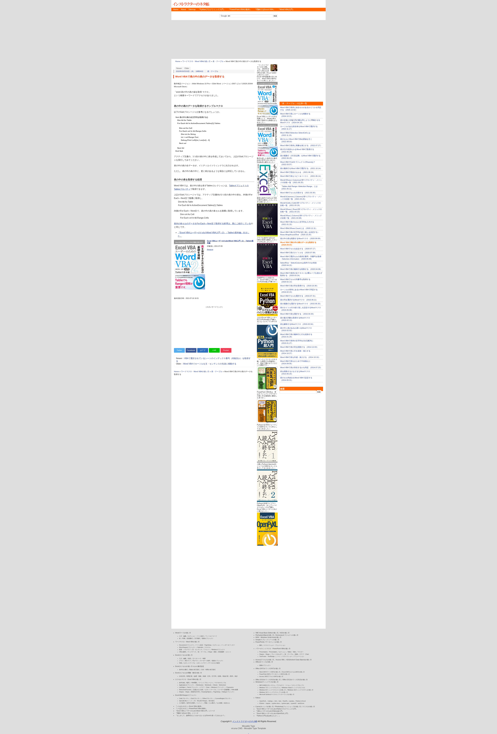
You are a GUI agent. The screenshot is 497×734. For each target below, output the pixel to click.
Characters (230, 687)
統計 (236, 676)
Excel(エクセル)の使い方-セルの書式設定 (189, 666)
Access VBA (280, 660)
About (183, 9)
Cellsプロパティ (184, 698)
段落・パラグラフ (185, 649)
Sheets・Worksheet (219, 685)
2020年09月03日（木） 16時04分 (189, 71)
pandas (291, 701)
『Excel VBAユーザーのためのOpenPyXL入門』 (272, 713)
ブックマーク (192, 652)
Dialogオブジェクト (228, 692)
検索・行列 (206, 676)
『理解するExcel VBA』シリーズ (186, 713)
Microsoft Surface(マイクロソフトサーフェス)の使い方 (276, 694)
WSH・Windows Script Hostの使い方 (268, 637)
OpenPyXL (262, 701)
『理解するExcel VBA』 (264, 9)
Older (186, 68)
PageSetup (216, 692)
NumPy (285, 701)
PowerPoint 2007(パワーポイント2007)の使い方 (274, 674)
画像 (296, 654)
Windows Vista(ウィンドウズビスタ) (293, 687)
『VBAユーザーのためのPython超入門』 (269, 711)
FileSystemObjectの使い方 (264, 635)
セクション (216, 645)
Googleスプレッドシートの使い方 (267, 640)
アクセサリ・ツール (283, 685)
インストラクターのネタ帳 (190, 4)
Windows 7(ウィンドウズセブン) (269, 687)
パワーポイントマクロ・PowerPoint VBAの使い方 (272, 649)
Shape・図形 (212, 652)
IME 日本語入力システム (267, 685)
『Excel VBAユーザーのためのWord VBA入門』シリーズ (195, 711)
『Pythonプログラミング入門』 (211, 9)
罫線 (205, 703)
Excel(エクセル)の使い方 (184, 655)
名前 (189, 658)
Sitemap (191, 9)
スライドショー (287, 656)
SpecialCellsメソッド (185, 701)
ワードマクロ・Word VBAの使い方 (196, 61)
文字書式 (197, 638)
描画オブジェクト (207, 638)
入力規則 (182, 703)
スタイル (208, 647)
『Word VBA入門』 (286, 9)
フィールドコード (211, 636)
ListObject (182, 687)
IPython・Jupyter (264, 703)
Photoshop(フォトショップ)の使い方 (288, 706)
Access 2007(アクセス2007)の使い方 (271, 676)
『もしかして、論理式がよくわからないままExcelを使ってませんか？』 (200, 715)
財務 (219, 676)
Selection (200, 647)
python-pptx (285, 703)
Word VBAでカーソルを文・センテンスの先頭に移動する (209, 364)
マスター (300, 652)
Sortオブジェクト (192, 687)
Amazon (210, 249)
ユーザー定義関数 (224, 689)
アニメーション (299, 656)
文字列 (214, 676)
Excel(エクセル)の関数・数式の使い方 (188, 673)
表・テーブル (218, 61)
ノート (278, 656)
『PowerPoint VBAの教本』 (240, 9)
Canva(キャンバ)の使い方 (264, 706)
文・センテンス (197, 649)
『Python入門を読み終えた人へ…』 (268, 716)
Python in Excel (301, 701)
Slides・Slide (292, 652)
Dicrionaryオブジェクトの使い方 (287, 635)
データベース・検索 (199, 658)
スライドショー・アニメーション (274, 645)
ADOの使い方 (285, 633)
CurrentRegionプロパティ (223, 698)
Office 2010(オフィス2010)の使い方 (268, 680)
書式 (260, 645)
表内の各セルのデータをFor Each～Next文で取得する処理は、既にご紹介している (212, 223)
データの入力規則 (214, 663)
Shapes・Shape (184, 692)
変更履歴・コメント (224, 652)
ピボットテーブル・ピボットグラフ (195, 663)
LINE (214, 350)
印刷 (183, 638)
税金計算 (225, 676)
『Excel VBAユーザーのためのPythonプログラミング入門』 (276, 709)
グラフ (181, 660)
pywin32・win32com (297, 703)
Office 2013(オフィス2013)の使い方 (295, 680)
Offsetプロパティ (208, 698)
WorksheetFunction (185, 689)
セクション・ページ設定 (196, 636)
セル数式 (212, 703)
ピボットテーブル (210, 689)
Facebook (191, 350)
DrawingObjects (207, 692)
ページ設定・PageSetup (203, 645)
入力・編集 (182, 636)
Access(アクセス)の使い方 (264, 660)
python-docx (276, 703)
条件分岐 (182, 682)
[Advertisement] (248, 39)
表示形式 (211, 701)
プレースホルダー (277, 654)
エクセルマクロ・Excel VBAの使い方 (188, 679)
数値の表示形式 (194, 669)
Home (175, 9)
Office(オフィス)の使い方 (264, 662)
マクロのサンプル (220, 682)
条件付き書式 (183, 669)
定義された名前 (198, 689)
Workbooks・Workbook (203, 685)
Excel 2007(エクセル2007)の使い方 (293, 672)
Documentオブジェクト (186, 645)
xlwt (280, 701)
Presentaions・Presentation (268, 652)
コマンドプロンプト (297, 685)
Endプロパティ (196, 698)
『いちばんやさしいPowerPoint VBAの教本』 (191, 708)
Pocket (226, 350)
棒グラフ (188, 660)
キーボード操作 (205, 660)
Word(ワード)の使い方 (183, 633)
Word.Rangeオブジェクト (187, 647)
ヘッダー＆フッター (228, 645)
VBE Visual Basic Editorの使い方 (266, 633)
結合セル (227, 703)
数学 (231, 676)
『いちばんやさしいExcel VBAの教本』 (189, 706)
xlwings (270, 701)
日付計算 (182, 676)
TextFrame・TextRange (267, 656)
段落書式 (190, 638)
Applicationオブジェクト (186, 685)
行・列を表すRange (200, 701)
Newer (179, 68)
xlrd (276, 701)
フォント (207, 649)
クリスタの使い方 (308, 706)
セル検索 (219, 703)
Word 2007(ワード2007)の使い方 (269, 672)
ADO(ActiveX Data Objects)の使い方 (299, 660)
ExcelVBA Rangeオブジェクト (186, 695)
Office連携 (182, 652)
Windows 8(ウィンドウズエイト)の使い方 (272, 690)
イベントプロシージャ (206, 682)
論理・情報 (197, 676)
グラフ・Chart (204, 687)
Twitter (179, 350)
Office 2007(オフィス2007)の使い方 (268, 668)
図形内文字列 (195, 692)
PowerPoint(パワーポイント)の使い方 (268, 642)
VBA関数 (194, 682)
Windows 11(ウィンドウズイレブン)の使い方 (273, 692)
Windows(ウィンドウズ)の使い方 (267, 682)
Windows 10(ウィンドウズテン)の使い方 (300, 690)
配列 (188, 682)
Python (257, 698)
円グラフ (195, 660)
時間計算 (189, 676)
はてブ (202, 350)
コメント (200, 703)
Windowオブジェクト (218, 649)
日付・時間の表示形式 (208, 669)
